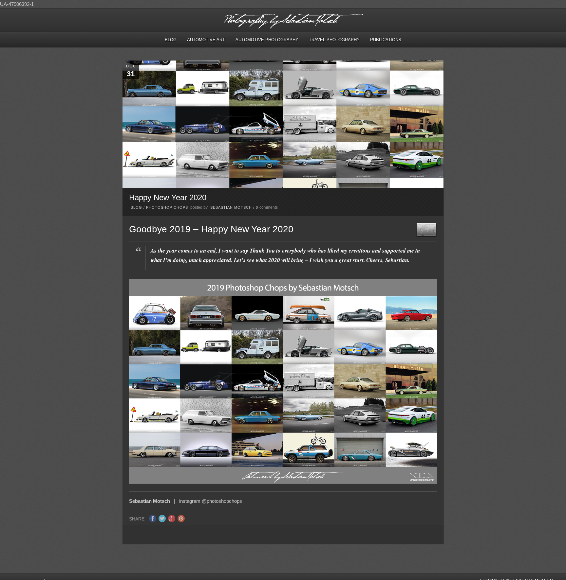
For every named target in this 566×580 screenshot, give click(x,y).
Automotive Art (206, 39)
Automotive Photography (267, 39)
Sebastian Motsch (231, 207)
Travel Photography (334, 39)
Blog (171, 39)
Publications (385, 39)
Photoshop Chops (167, 207)
